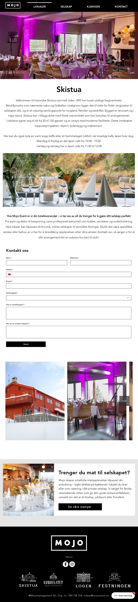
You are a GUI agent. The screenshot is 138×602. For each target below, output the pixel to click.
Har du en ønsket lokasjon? (17, 324)
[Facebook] (65, 564)
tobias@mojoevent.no (96, 595)
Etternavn (74, 258)
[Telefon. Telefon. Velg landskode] (10, 274)
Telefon (9, 269)
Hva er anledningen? (15, 305)
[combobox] (68, 297)
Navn (9, 258)
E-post (9, 281)
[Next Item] (124, 401)
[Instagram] (72, 564)
